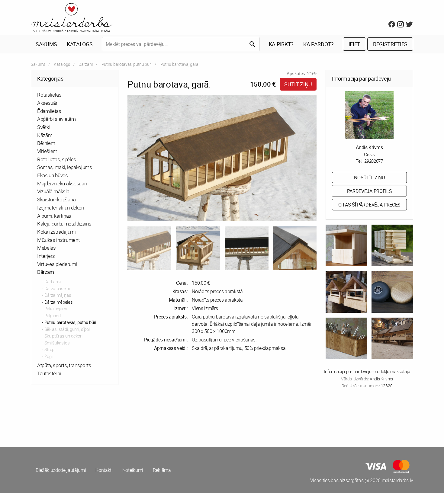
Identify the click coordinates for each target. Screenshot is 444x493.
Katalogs (79, 44)
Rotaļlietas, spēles (56, 159)
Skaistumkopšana (56, 199)
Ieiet (354, 44)
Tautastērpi (49, 373)
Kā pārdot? (318, 44)
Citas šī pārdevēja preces (369, 204)
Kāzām (44, 135)
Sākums (46, 44)
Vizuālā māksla (53, 191)
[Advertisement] (125, 417)
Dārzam (86, 64)
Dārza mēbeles (58, 302)
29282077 (373, 161)
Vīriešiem (47, 151)
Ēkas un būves (52, 175)
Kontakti (103, 470)
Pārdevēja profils (369, 191)
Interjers (46, 255)
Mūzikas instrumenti (59, 239)
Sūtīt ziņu (298, 84)
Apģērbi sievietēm (56, 118)
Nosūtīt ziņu (369, 177)
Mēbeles (46, 247)
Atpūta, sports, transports (64, 365)
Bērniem (46, 142)
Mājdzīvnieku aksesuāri (62, 183)
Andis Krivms (369, 147)
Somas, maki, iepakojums (64, 167)
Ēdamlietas (49, 110)
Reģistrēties (390, 44)
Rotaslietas (49, 94)
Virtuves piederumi (57, 264)
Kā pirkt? (281, 44)
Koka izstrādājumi (56, 231)
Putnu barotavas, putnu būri (126, 64)
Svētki (43, 126)
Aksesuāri (48, 102)
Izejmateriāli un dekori (60, 207)
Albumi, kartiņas (54, 215)
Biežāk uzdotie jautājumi (61, 470)
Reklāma (162, 470)
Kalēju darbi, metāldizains (64, 223)
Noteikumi (132, 470)
